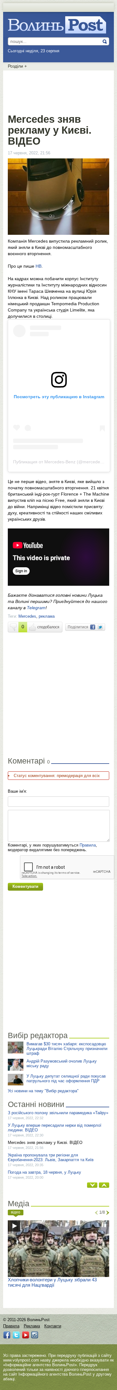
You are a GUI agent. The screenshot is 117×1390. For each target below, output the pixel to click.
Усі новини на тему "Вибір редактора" (43, 1091)
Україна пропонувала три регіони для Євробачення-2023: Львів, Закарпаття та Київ (51, 1157)
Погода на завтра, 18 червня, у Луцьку (44, 1172)
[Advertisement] (59, 90)
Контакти (52, 1326)
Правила (88, 845)
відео (15, 1212)
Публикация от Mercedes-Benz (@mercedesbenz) (63, 461)
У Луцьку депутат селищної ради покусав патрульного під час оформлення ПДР (66, 1078)
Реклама (32, 1326)
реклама (47, 616)
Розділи (17, 66)
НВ (38, 266)
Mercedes (27, 616)
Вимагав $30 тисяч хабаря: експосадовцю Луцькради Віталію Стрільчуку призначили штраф (67, 1049)
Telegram (36, 607)
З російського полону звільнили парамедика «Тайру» (58, 1112)
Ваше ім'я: (17, 791)
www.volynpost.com (21, 1360)
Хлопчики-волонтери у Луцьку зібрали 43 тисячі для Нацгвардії (52, 1282)
